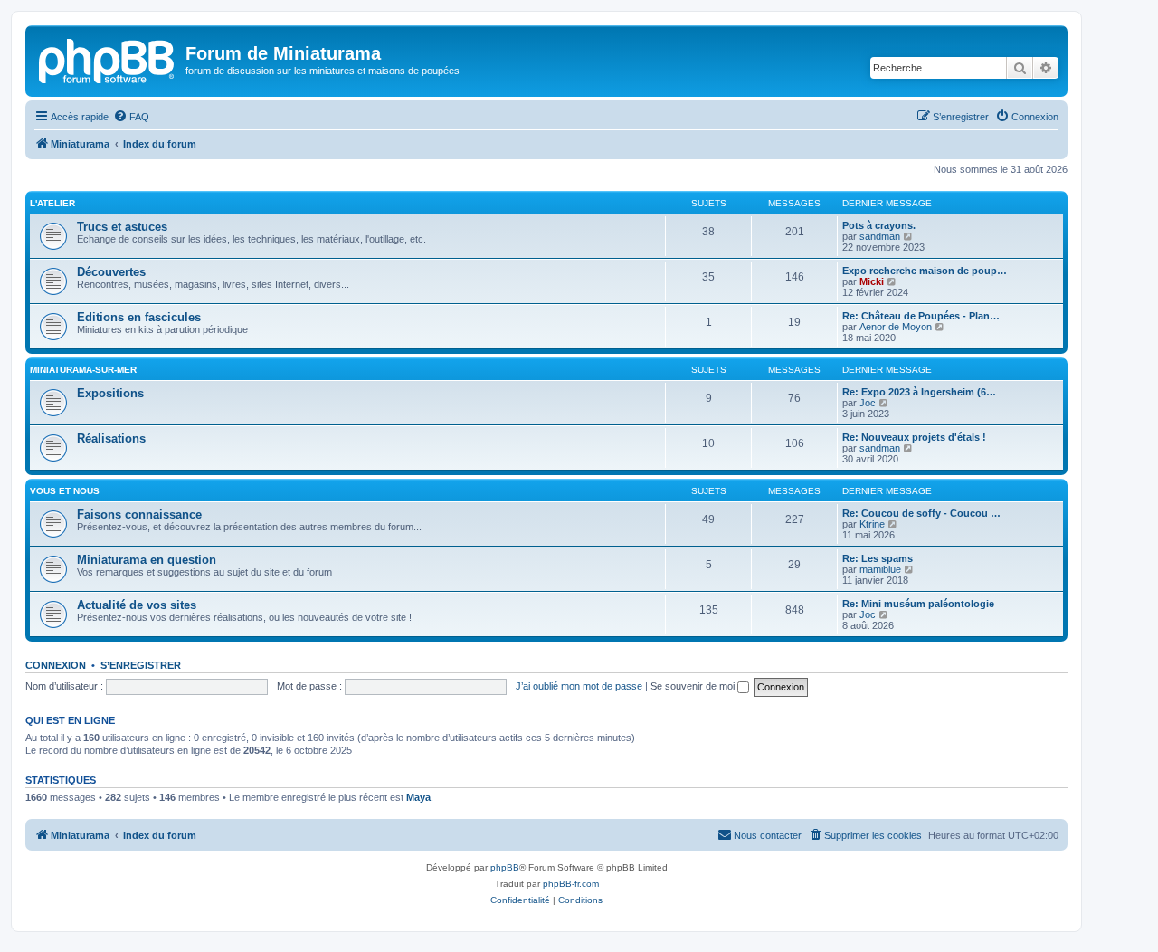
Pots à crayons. (879, 225)
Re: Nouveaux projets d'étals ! (914, 437)
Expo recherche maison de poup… (924, 270)
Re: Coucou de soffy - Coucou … (921, 513)
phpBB (504, 867)
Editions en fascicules (139, 317)
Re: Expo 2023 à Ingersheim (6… (919, 391)
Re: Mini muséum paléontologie (918, 603)
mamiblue (880, 569)
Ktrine (872, 524)
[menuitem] (131, 117)
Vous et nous (65, 491)
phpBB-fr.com (571, 884)
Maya (418, 797)
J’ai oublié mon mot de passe (579, 686)
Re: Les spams (877, 558)
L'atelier (52, 203)
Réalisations (111, 438)
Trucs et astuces (122, 226)
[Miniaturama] (107, 59)
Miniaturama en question (146, 559)
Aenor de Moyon (895, 326)
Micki (871, 281)
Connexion (55, 665)
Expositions (110, 393)
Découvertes (111, 272)
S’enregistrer (140, 665)
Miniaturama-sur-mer (83, 370)
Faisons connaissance (139, 514)
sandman (879, 236)
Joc (867, 402)
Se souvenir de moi (693, 686)
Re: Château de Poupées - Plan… (921, 315)
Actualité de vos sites (136, 605)
